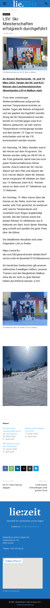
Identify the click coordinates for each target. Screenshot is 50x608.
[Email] (23, 468)
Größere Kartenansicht (11, 591)
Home (5, 10)
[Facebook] (5, 468)
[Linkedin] (17, 468)
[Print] (30, 468)
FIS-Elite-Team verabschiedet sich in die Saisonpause (12, 431)
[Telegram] (36, 468)
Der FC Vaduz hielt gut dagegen (12, 486)
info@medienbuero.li (30, 526)
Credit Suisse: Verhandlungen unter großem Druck (38, 488)
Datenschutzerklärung (25, 605)
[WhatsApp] (11, 468)
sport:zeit (13, 10)
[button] (4, 3)
